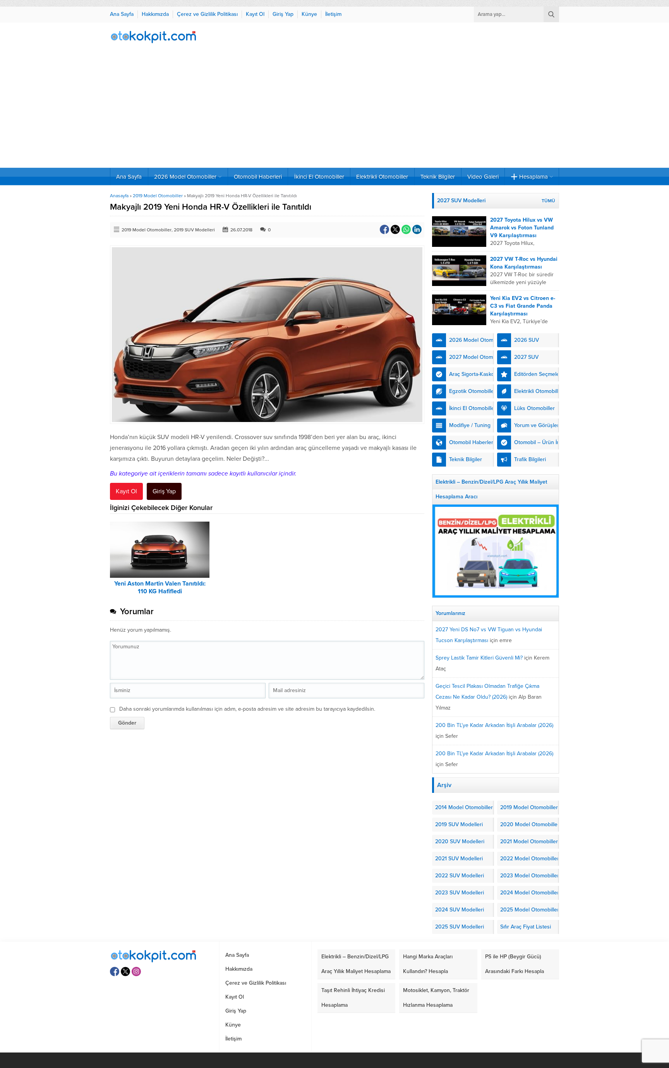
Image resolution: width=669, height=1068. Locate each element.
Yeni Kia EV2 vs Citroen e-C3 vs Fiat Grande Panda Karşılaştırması (522, 306)
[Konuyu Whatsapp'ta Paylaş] (406, 229)
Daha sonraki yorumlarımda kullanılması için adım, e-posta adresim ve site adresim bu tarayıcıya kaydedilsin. (247, 709)
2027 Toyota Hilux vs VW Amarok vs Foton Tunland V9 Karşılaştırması (522, 228)
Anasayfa (119, 195)
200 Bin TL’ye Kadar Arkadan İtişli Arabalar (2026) (494, 725)
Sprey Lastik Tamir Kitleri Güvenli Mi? (479, 658)
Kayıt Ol (126, 491)
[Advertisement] (334, 109)
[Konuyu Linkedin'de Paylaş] (417, 229)
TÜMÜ (548, 200)
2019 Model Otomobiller (158, 195)
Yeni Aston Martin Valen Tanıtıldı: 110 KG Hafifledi (160, 587)
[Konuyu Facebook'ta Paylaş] (384, 229)
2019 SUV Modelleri (194, 230)
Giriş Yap (164, 491)
